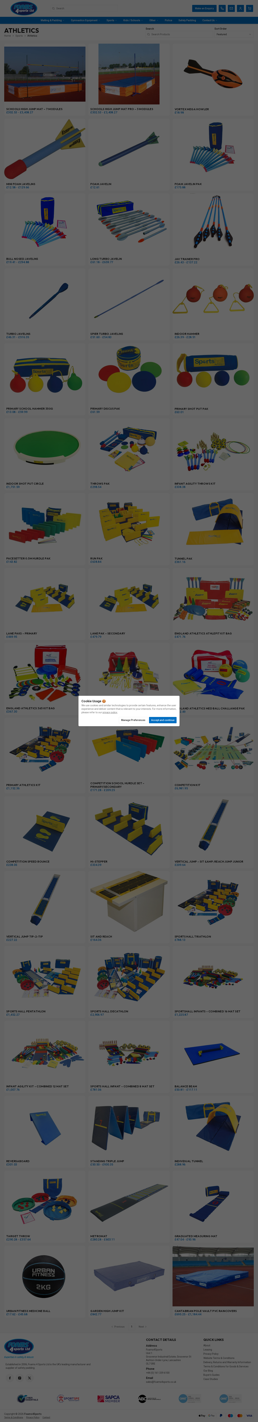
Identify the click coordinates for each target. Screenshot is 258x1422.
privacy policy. (110, 712)
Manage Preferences (133, 720)
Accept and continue (162, 720)
